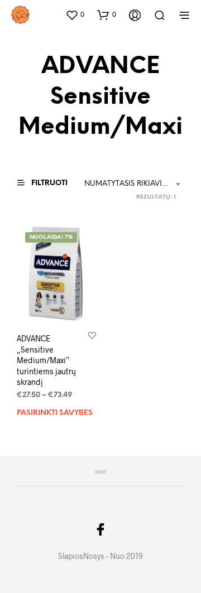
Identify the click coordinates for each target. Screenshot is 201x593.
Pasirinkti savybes (55, 413)
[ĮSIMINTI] (92, 335)
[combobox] (134, 184)
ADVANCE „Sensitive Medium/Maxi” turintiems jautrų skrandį (46, 360)
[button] (74, 14)
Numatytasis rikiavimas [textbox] (131, 183)
